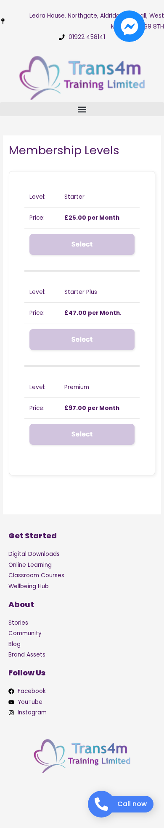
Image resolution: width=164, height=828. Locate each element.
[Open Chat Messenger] (129, 26)
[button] (82, 109)
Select (82, 244)
